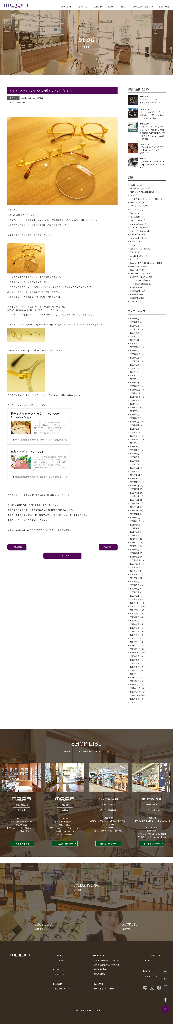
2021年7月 (134, 535)
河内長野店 (135, 294)
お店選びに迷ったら (139, 277)
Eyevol (133, 213)
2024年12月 (135, 389)
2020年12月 (135, 560)
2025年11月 (135, 350)
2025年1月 (134, 386)
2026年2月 (134, 339)
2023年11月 (135, 435)
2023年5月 (134, 457)
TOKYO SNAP (137, 266)
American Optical (138, 188)
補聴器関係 (135, 297)
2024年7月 (134, 407)
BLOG (123, 6)
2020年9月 (134, 570)
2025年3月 (134, 378)
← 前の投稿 (16, 546)
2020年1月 (134, 599)
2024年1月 (134, 428)
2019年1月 (134, 641)
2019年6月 (134, 624)
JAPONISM (135, 220)
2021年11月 (135, 521)
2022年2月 (134, 510)
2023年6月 (134, 453)
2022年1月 (134, 513)
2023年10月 (135, 439)
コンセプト (59, 960)
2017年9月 (134, 698)
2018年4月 (134, 673)
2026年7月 (134, 322)
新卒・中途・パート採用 (104, 988)
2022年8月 (134, 489)
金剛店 (40, 97)
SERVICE (82, 6)
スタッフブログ (151, 976)
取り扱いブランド (62, 988)
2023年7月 (134, 450)
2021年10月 (135, 524)
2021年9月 (134, 528)
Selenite (134, 252)
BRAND (98, 6)
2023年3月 (134, 464)
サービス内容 (60, 974)
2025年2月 (134, 382)
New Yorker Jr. (137, 237)
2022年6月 (134, 496)
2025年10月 (135, 354)
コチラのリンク (22, 519)
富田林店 (134, 290)
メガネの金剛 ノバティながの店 (106, 964)
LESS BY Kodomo (139, 230)
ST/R (132, 259)
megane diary (141, 280)
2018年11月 (135, 649)
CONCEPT (66, 6)
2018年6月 (134, 666)
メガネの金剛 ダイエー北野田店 (106, 960)
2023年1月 (134, 471)
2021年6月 (134, 538)
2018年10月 (135, 652)
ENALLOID (135, 202)
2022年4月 (134, 503)
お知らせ (134, 287)
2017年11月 (135, 691)
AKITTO (134, 184)
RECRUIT (164, 6)
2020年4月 (134, 588)
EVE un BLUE (137, 205)
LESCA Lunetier (138, 227)
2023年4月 (134, 460)
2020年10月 (135, 567)
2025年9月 (134, 357)
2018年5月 (134, 670)
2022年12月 (135, 474)
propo (132, 245)
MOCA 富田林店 (100, 969)
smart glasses (141, 283)
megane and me (137, 234)
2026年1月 (134, 343)
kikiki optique (28, 97)
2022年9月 (134, 485)
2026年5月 (134, 329)
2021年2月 (134, 553)
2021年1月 (134, 556)
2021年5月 (134, 542)
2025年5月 (134, 371)
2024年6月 (134, 410)
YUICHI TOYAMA (139, 273)
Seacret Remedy (138, 248)
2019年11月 (135, 606)
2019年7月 (134, 620)
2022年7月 (134, 492)
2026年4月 (134, 332)
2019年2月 (134, 638)
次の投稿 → (108, 546)
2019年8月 (134, 617)
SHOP (111, 6)
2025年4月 (134, 375)
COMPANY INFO (141, 6)
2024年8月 (134, 403)
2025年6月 (134, 368)
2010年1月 (134, 702)
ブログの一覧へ (62, 555)
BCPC (132, 195)
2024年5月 (134, 414)
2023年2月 (134, 467)
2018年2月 (134, 680)
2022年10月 (135, 482)
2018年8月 (134, 659)
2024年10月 (135, 396)
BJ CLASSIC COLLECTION (143, 198)
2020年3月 (134, 592)
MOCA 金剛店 (99, 973)
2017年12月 (135, 688)
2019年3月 (134, 634)
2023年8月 (134, 446)
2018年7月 (134, 663)
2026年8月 (134, 318)
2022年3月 (134, 506)
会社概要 (148, 960)
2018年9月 (134, 656)
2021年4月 (134, 545)
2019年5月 (134, 627)
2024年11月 (135, 393)
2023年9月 (134, 442)
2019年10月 (135, 609)
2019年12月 (135, 602)
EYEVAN (134, 209)
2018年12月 (135, 645)
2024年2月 (134, 425)
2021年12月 (135, 517)
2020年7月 (134, 577)
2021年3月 (134, 549)
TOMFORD (135, 269)
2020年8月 (134, 574)
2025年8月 (134, 361)
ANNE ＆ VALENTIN (140, 191)
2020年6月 (134, 581)
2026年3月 (134, 336)
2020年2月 (134, 595)
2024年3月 (134, 421)
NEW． (133, 241)
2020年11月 (135, 563)
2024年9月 (134, 400)
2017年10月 (135, 695)
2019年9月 (134, 613)
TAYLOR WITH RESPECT (143, 262)
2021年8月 (134, 531)
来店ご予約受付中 (21, 843)
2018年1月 (134, 684)
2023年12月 (135, 432)
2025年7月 (134, 364)
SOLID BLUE (136, 255)
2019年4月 (134, 631)
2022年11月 (135, 478)
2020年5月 (134, 585)
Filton (133, 216)
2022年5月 (134, 499)
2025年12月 (135, 346)
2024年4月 (134, 418)
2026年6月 (134, 325)
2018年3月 (134, 677)
